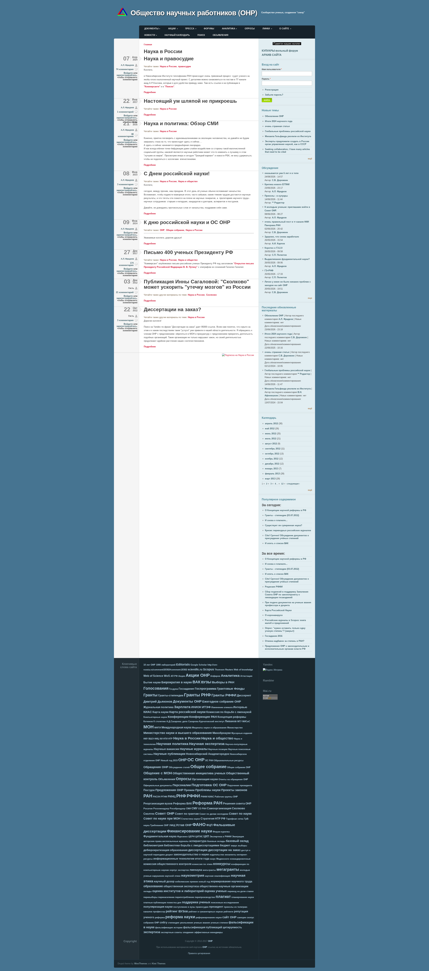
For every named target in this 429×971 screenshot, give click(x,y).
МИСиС (246, 721)
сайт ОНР (229, 917)
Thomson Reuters (224, 669)
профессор (159, 911)
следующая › (293, 484)
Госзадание (186, 688)
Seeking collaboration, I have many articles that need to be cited (287, 150)
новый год (204, 881)
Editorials (183, 664)
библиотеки (172, 845)
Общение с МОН (157, 773)
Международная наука (176, 727)
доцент (169, 854)
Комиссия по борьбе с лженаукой (228, 712)
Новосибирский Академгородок (207, 754)
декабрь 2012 (272, 463)
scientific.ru (195, 669)
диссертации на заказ (224, 850)
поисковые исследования (225, 902)
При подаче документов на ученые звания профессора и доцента (288, 604)
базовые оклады (216, 841)
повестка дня (174, 902)
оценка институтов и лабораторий (178, 891)
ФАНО (199, 824)
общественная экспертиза (181, 886)
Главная (148, 44)
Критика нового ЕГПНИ (277, 184)
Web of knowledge (243, 669)
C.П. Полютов (279, 255)
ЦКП (206, 836)
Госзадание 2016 (273, 636)
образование (153, 886)
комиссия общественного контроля (167, 864)
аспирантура (197, 841)
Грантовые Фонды (230, 688)
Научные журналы (193, 749)
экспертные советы (171, 932)
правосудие (184, 66)
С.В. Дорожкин (280, 180)
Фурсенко (182, 836)
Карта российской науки (187, 712)
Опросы (250, 28)
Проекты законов (234, 790)
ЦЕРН (191, 836)
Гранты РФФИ (223, 695)
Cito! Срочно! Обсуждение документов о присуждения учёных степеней (287, 537)
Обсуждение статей (179, 767)
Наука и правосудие (169, 58)
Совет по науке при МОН (161, 818)
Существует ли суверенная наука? (283, 525)
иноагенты (230, 854)
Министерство (235, 727)
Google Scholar (199, 665)
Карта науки (160, 712)
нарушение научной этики (166, 876)
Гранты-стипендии (170, 695)
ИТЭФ (206, 707)
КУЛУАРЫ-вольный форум (280, 50)
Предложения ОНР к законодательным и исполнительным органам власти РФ (287, 647)
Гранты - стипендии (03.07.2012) (282, 515)
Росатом (148, 808)
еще (310, 298)
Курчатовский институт (211, 721)
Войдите (128, 73)
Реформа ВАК (182, 803)
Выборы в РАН (223, 682)
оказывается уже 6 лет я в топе (281, 173)
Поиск (201, 35)
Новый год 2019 (169, 760)
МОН (148, 726)
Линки (266, 28)
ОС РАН (209, 760)
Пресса (189, 28)
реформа (160, 917)
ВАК (196, 682)
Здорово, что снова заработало (282, 236)
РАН (147, 795)
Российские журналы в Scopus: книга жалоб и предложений (285, 621)
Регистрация (272, 89)
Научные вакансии (166, 749)
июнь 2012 (270, 433)
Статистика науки (190, 819)
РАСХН (156, 796)
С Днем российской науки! (177, 173)
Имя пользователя (272, 69)
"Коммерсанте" (152, 86)
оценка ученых (215, 891)
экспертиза (151, 932)
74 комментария (125, 69)
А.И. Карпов (278, 243)
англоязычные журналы (175, 841)
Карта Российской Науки (278, 610)
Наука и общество (188, 181)
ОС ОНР (195, 759)
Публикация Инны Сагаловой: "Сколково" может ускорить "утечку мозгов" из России (197, 284)
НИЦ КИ (158, 738)
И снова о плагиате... (276, 520)
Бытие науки (152, 682)
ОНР (162, 230)
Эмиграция (238, 836)
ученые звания (202, 922)
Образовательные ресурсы (228, 760)
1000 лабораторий (165, 665)
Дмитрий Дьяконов (157, 701)
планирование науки (242, 897)
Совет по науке (240, 813)
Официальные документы (157, 785)
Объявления (220, 35)
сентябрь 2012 (272, 448)
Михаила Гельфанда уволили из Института (288, 136)
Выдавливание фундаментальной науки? (287, 259)
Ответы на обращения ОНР (233, 779)
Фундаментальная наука (159, 836)
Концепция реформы (232, 716)
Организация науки (205, 779)
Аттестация (246, 676)
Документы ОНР (187, 701)
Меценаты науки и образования (209, 727)
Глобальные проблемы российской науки (288, 131)
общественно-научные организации (224, 886)
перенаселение (166, 897)
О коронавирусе (274, 615)
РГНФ (164, 796)
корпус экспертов (179, 870)
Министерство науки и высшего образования (177, 733)
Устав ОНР (184, 825)
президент (216, 906)
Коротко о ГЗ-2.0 (273, 248)
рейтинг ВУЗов (177, 911)
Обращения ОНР (155, 767)
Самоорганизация (219, 808)
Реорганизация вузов (157, 803)
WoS (167, 675)
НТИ (165, 738)
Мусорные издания (241, 733)
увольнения (186, 922)
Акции (172, 28)
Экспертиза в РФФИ (220, 836)
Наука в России (168, 66)
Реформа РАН (207, 802)
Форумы (209, 28)
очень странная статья (277, 126)
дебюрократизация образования (165, 850)
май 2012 (269, 428)
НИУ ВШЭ (148, 738)
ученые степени (219, 922)
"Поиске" (169, 86)
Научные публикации (169, 754)
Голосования (155, 688)
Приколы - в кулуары (276, 196)
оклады (147, 891)
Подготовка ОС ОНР (209, 785)
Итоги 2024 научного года (278, 121)
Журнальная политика (158, 707)
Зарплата (182, 707)
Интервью (240, 707)
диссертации (197, 850)
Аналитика (228, 28)
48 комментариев (126, 135)
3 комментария (125, 184)
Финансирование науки (189, 831)
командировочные (240, 859)
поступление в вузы (184, 907)
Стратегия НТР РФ (213, 818)
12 (282, 484)
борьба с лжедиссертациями (199, 845)
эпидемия (188, 932)
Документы (151, 28)
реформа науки (180, 917)
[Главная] (123, 12)
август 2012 (271, 443)
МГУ (239, 721)
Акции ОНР (198, 675)
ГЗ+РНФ (269, 270)
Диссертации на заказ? (172, 309)
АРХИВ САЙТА (272, 54)
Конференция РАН (203, 716)
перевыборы (150, 897)
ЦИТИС (199, 836)
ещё (310, 158)
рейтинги (228, 911)
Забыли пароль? (274, 94)
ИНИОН (196, 707)
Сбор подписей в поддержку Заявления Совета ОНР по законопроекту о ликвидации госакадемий (286, 594)
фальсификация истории (168, 927)
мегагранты (228, 869)
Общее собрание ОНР (239, 767)
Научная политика (172, 744)
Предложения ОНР (169, 790)
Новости (149, 35)
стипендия (173, 922)
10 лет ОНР (149, 665)
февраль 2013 (272, 473)
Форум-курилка (221, 831)
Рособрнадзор (177, 808)
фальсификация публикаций (202, 927)
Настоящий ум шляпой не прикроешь (190, 101)
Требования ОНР (159, 825)
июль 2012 (270, 438)
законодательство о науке (191, 854)
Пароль (266, 79)
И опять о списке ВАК (276, 543)
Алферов (215, 676)
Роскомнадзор (161, 808)
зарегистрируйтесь (126, 75)
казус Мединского (219, 859)
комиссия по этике (202, 864)
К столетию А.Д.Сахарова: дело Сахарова (176, 721)
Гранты (150, 695)
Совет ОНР (164, 813)
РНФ (181, 795)
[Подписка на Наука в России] (238, 355)
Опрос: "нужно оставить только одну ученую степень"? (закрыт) (285, 629)
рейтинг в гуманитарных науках (206, 911)
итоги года (202, 858)
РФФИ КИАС (207, 796)
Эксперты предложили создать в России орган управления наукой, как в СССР (287, 142)
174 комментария (126, 264)
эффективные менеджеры (208, 932)
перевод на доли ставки (240, 891)
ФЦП (209, 825)
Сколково (211, 295)
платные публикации (154, 902)
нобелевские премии (186, 881)
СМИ (188, 808)
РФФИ (193, 795)
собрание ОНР (151, 922)
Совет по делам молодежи (213, 814)
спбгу (163, 922)
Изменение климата (222, 707)
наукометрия (192, 875)
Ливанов (231, 721)
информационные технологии (173, 858)
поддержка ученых (196, 902)
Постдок (149, 790)
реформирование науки (209, 917)
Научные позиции (217, 749)
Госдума (173, 689)
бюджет (225, 845)
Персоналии (182, 785)
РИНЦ (172, 796)
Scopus (208, 669)
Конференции (178, 716)
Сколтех (149, 813)
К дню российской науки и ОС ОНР (187, 222)
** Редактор (278, 202)
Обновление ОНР (274, 116)
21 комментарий (125, 292)
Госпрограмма (205, 688)
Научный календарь (177, 35)
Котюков (148, 721)
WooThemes (140, 963)
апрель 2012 (271, 423)
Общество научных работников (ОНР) (194, 12)
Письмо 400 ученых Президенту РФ (188, 252)
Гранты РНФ (197, 694)
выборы (242, 845)
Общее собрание (175, 230)
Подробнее (150, 92)
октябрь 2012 (272, 453)
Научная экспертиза (207, 744)
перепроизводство (205, 897)
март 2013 (270, 478)
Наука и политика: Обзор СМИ (181, 123)
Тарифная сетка (234, 819)
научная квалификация (217, 876)
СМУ (194, 808)
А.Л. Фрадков (127, 65)
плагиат (223, 896)
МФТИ (157, 727)
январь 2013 (271, 468)
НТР (170, 738)
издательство (217, 854)
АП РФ (174, 676)
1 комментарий (125, 112)
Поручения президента (239, 785)
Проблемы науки (208, 790)
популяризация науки (158, 906)
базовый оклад (237, 841)
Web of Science (153, 675)
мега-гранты (209, 870)
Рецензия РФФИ (274, 586)
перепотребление (184, 897)
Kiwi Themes (158, 963)
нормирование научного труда (231, 881)
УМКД (172, 825)
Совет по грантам (187, 813)
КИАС (147, 712)
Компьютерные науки (155, 717)
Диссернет (244, 695)
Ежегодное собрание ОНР (221, 701)
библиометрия (153, 845)
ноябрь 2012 (271, 458)
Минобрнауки (221, 733)
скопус (250, 917)
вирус (234, 845)
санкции (241, 917)
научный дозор (164, 881)
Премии (189, 790)
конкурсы (221, 864)
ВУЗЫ (206, 682)
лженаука (196, 869)
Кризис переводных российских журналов (288, 530)
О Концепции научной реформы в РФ (285, 510)
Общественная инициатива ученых (199, 773)
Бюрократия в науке (176, 682)
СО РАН (202, 808)
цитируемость (232, 927)
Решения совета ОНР (237, 803)
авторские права (152, 841)
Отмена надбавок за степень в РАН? (284, 641)
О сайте (284, 28)
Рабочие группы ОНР (226, 796)
